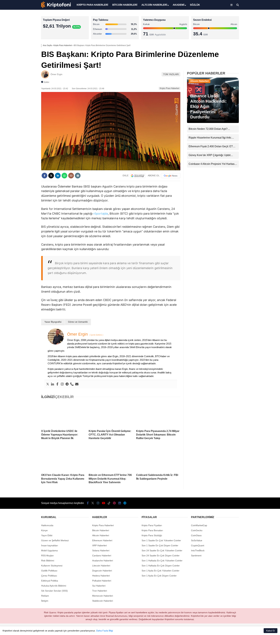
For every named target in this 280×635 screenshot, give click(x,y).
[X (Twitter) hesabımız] (259, 103)
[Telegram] (67, 384)
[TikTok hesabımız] (109, 503)
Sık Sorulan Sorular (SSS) (54, 590)
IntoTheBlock (197, 550)
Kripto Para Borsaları (152, 530)
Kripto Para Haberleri (254, 33)
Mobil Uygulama (49, 550)
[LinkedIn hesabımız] (119, 503)
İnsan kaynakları (49, 545)
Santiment (196, 555)
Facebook (261, 94)
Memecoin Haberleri (253, 72)
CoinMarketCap (199, 525)
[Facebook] (57, 384)
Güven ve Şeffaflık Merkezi (55, 540)
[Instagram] (62, 384)
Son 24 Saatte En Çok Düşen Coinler (161, 555)
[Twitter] (47, 384)
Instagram (261, 112)
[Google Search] (137, 175)
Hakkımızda (47, 525)
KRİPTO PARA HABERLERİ (92, 4)
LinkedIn (261, 148)
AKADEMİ (178, 4)
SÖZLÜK (195, 4)
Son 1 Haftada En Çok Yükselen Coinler (162, 560)
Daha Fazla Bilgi (104, 630)
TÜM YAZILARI (171, 74)
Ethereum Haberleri (253, 52)
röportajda (100, 213)
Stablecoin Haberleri (253, 78)
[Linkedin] (52, 384)
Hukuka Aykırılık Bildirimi (53, 585)
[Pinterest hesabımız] (114, 503)
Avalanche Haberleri (102, 560)
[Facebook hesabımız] (88, 503)
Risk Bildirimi (47, 560)
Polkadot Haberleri (101, 580)
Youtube (261, 121)
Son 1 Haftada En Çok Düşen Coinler (161, 565)
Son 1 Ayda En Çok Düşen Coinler (159, 575)
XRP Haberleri (250, 65)
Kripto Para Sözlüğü (152, 535)
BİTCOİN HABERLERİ (124, 4)
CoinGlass (196, 535)
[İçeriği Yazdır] (78, 175)
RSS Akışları (47, 555)
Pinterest (261, 139)
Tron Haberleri (99, 590)
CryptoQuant (197, 545)
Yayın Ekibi (46, 535)
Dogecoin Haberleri (102, 570)
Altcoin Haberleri (251, 46)
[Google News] (170, 175)
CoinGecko (196, 530)
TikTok (261, 130)
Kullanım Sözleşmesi (51, 565)
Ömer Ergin (56, 74)
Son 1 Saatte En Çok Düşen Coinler (160, 545)
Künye (44, 530)
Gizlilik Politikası (49, 570)
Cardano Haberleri (101, 555)
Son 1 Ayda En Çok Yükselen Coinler (160, 570)
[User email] (76, 384)
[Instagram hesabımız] (98, 503)
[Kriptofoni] (56, 7)
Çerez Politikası (49, 575)
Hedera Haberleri (101, 575)
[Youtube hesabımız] (103, 503)
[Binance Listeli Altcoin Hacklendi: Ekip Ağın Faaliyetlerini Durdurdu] (213, 122)
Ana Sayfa (251, 18)
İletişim (44, 600)
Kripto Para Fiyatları (152, 525)
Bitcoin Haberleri (251, 39)
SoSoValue (196, 540)
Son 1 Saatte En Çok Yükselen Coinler (161, 540)
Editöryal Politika (49, 580)
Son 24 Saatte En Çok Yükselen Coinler (162, 550)
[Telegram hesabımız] (124, 503)
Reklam (45, 595)
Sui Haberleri (98, 585)
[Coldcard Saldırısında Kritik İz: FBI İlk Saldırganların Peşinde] (158, 458)
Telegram (261, 157)
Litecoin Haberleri (101, 565)
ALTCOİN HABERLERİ (154, 4)
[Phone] (72, 384)
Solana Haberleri (251, 59)
